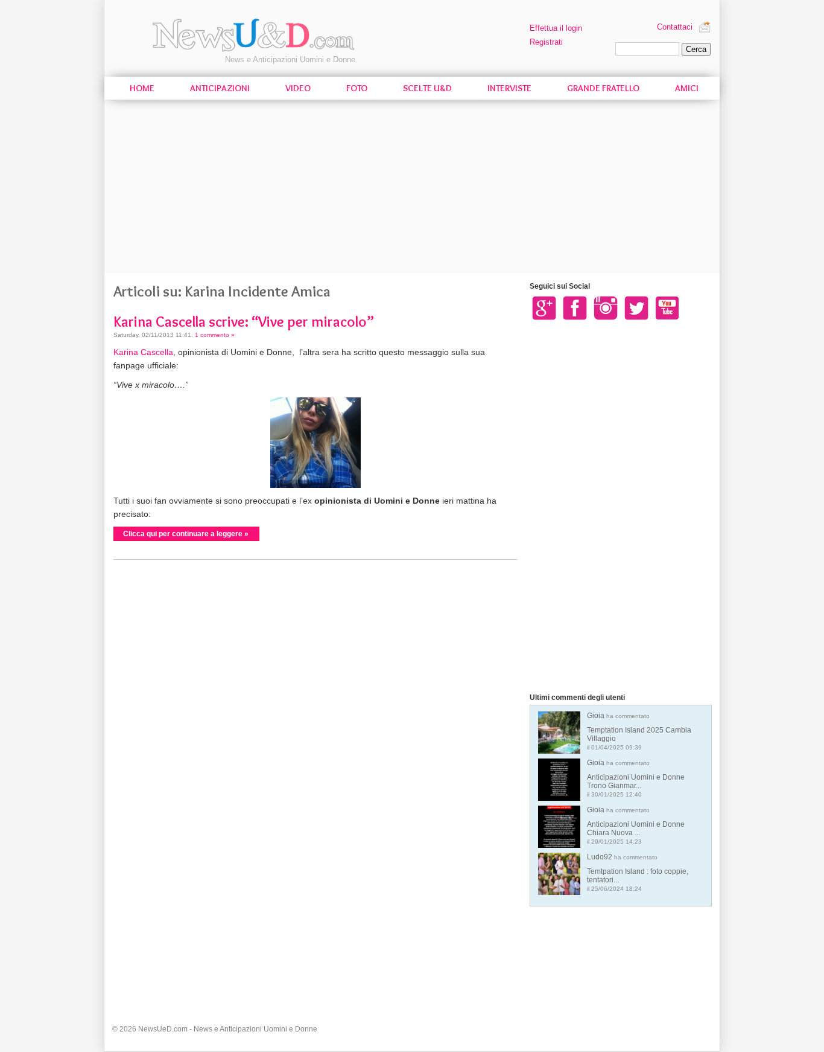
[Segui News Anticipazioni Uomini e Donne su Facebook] (574, 307)
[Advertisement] (412, 188)
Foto (356, 88)
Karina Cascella (143, 352)
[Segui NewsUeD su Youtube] (667, 307)
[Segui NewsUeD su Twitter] (636, 307)
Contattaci (674, 26)
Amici (687, 88)
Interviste (509, 88)
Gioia (639, 731)
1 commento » (215, 335)
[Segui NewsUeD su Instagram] (605, 307)
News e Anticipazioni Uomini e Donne (290, 59)
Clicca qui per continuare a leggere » (186, 534)
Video (298, 88)
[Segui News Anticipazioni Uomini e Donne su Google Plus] (544, 307)
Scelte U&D (427, 88)
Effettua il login (556, 28)
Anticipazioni (220, 88)
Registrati (546, 42)
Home (142, 88)
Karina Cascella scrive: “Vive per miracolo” (243, 321)
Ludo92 (637, 872)
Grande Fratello (603, 88)
